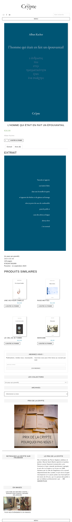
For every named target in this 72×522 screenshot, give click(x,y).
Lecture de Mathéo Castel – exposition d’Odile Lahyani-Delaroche (17, 493)
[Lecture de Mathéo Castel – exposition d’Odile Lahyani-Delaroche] (17, 509)
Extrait (9, 147)
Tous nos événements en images (17, 512)
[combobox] (36, 382)
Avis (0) (18, 147)
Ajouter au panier (16, 140)
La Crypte (36, 6)
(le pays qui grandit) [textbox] (35, 382)
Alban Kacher (9, 135)
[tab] (9, 147)
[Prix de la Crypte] (36, 426)
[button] (36, 18)
